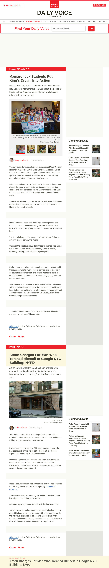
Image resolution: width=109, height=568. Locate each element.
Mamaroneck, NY (19, 69)
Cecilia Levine (19, 428)
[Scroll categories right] (106, 21)
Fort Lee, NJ (16, 347)
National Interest (66, 22)
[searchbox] (15, 5)
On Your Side (50, 22)
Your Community (34, 22)
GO (91, 29)
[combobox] (13, 5)
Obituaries (103, 22)
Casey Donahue (20, 160)
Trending (81, 22)
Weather (92, 22)
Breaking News (17, 22)
